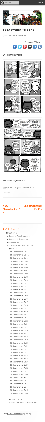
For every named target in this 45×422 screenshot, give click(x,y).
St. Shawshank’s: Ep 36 (19, 362)
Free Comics (12, 233)
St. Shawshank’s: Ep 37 (19, 365)
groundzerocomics (10, 35)
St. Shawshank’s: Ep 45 (19, 390)
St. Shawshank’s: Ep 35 (19, 358)
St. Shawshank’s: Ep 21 (19, 314)
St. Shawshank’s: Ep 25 (19, 327)
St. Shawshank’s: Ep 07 (19, 270)
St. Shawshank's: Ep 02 (19, 255)
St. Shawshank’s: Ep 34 (19, 355)
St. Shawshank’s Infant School (21, 245)
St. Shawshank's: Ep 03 (19, 258)
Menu (41, 2)
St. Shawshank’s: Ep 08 (19, 273)
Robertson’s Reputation (18, 239)
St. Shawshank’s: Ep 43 (19, 384)
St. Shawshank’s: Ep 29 (19, 339)
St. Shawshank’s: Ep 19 (19, 308)
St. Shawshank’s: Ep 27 (19, 333)
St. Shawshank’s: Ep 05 (19, 264)
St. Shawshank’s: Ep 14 (19, 292)
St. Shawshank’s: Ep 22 (19, 318)
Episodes (6, 192)
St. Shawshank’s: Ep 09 (19, 277)
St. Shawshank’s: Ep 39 (19, 371)
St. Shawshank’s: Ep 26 (19, 330)
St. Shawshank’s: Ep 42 (19, 380)
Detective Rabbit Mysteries (19, 236)
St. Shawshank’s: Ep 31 (19, 346)
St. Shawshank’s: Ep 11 (19, 283)
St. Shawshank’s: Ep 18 (19, 305)
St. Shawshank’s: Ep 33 (19, 352)
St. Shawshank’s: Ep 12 (19, 286)
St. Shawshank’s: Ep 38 (19, 368)
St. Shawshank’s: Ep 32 (19, 349)
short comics (14, 242)
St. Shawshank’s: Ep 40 (19, 374)
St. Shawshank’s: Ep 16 (19, 299)
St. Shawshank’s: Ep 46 (19, 393)
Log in (27, 414)
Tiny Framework (15, 414)
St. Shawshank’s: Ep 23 (19, 321)
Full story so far (16, 399)
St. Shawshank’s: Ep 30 (19, 343)
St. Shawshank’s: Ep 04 (19, 261)
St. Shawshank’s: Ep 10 (19, 280)
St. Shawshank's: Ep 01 (19, 252)
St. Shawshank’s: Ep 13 (19, 289)
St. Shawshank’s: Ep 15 (19, 296)
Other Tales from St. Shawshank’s (23, 402)
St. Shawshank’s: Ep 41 (19, 377)
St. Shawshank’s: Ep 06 (19, 267)
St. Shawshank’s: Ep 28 (19, 336)
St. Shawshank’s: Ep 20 (19, 311)
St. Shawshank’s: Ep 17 (19, 302)
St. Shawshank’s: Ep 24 (19, 324)
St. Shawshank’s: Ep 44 (19, 387)
